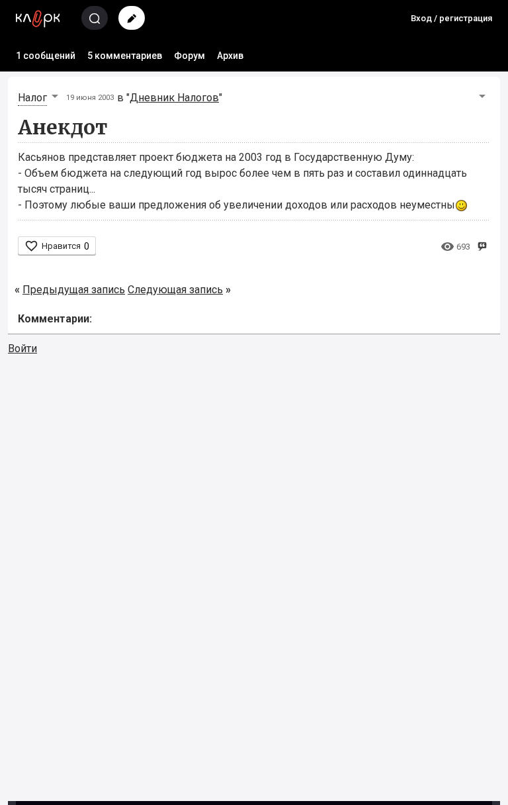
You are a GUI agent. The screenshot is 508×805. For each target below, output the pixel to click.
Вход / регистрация (451, 18)
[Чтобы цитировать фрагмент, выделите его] (482, 245)
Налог (32, 97)
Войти (22, 348)
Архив (230, 55)
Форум (189, 55)
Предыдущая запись (73, 289)
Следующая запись (175, 289)
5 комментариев (124, 55)
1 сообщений (45, 55)
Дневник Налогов (174, 97)
